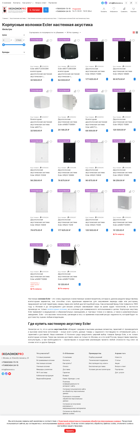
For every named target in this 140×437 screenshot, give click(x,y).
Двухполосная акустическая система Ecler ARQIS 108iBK (122, 71)
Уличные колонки (43, 366)
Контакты (16, 3)
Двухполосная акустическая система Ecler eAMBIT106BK (39, 276)
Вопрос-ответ (41, 3)
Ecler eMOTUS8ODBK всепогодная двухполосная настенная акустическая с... (69, 71)
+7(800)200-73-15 (63, 8)
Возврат (66, 375)
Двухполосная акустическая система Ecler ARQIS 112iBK (95, 71)
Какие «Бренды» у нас (71, 378)
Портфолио (53, 3)
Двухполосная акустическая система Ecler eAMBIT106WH (67, 122)
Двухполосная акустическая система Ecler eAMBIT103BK (67, 276)
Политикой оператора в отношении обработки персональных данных (89, 421)
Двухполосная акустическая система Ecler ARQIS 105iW (39, 172)
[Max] (106, 3)
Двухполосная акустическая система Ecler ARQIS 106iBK (67, 172)
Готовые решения (43, 357)
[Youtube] (9, 373)
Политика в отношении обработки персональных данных (72, 399)
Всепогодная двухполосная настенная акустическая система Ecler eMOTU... (41, 122)
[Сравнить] (47, 40)
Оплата (65, 366)
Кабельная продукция (45, 375)
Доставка (66, 369)
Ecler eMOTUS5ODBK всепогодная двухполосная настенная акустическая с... (41, 71)
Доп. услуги (119, 372)
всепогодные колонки (57, 309)
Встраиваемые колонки (45, 360)
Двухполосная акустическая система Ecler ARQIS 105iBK (122, 172)
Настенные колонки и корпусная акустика (42, 18)
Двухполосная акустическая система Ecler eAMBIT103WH (122, 222)
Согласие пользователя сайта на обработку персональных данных (74, 391)
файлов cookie (64, 423)
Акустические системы (18, 18)
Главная (5, 18)
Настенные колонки (44, 363)
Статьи (117, 360)
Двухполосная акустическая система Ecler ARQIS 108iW (95, 172)
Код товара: (34, 66)
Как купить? (27, 3)
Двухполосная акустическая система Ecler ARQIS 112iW (67, 222)
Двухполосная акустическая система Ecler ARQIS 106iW (39, 222)
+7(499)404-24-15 (63, 11)
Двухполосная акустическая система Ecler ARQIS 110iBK (122, 122)
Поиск (46, 10)
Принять (70, 431)
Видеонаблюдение (44, 378)
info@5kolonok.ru (116, 3)
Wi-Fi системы (42, 372)
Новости (118, 357)
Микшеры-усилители (44, 369)
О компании (6, 3)
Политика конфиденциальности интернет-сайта (71, 384)
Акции (117, 363)
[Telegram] (102, 3)
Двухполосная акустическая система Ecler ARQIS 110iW (95, 222)
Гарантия (66, 372)
